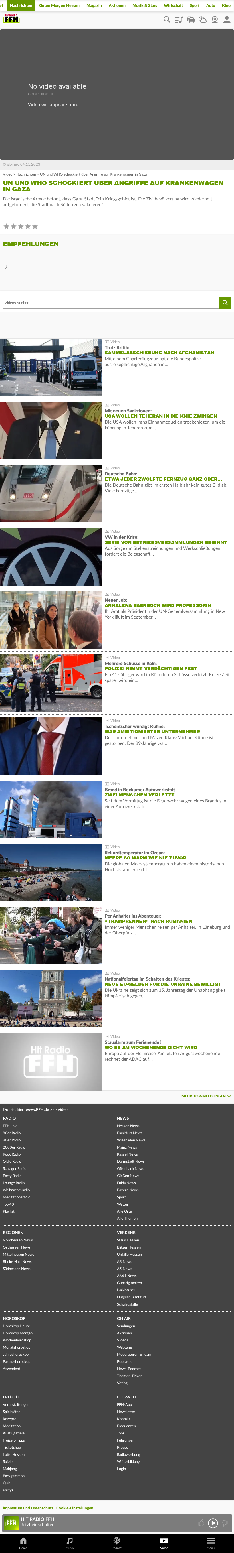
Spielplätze (11, 1412)
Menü (211, 1548)
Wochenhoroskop (17, 1340)
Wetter (203, 17)
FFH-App (124, 1405)
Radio (9, 1119)
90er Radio (12, 1140)
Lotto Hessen (14, 1455)
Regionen (13, 1233)
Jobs (120, 1433)
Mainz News (127, 1147)
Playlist (179, 17)
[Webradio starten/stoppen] (213, 1523)
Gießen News (128, 1176)
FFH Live (10, 1126)
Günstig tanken (129, 1283)
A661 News (127, 1276)
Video (7, 174)
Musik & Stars (144, 6)
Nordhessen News (18, 1240)
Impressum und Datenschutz (28, 1508)
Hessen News (128, 1126)
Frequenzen (126, 1426)
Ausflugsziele (14, 1433)
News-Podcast (129, 1369)
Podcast (117, 1548)
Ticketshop (12, 1448)
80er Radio (12, 1133)
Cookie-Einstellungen (74, 1508)
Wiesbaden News (131, 1140)
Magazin (94, 6)
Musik (70, 1548)
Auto (210, 6)
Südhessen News (17, 1269)
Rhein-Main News (17, 1262)
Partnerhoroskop (16, 1362)
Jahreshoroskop (16, 1355)
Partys (8, 1490)
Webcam (215, 17)
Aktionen (117, 6)
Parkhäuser (126, 1290)
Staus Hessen (128, 1240)
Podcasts (124, 1362)
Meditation (12, 1426)
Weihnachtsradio (16, 1190)
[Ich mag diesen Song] (202, 1523)
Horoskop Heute (16, 1326)
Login (121, 1469)
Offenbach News (130, 1169)
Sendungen (126, 1326)
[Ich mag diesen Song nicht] (224, 1523)
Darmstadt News (131, 1162)
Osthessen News (17, 1247)
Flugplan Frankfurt (131, 1297)
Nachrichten (21, 6)
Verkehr (126, 1233)
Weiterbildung (128, 1462)
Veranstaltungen (16, 1405)
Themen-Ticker (129, 1376)
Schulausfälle (127, 1304)
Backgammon (14, 1476)
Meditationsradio (16, 1197)
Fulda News (126, 1183)
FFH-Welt (127, 1397)
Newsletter (126, 1412)
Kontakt (123, 1419)
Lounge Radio (14, 1183)
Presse (122, 1448)
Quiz (6, 1483)
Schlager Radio (14, 1169)
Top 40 (8, 1204)
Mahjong (10, 1469)
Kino (226, 6)
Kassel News (127, 1154)
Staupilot (191, 17)
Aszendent (11, 1369)
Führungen (125, 1440)
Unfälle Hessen (129, 1255)
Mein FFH (227, 17)
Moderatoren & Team (134, 1355)
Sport (194, 6)
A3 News (124, 1262)
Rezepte (9, 1419)
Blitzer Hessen (129, 1247)
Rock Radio (12, 1154)
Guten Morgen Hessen (59, 6)
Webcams (125, 1347)
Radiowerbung (128, 1455)
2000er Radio (14, 1147)
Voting (122, 1383)
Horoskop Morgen (18, 1333)
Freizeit (11, 1397)
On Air (124, 1319)
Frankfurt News (129, 1133)
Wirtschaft (173, 6)
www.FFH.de (37, 1110)
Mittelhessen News (18, 1255)
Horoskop (14, 1319)
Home (23, 1548)
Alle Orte (124, 1211)
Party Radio (12, 1176)
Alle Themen (127, 1219)
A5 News (124, 1269)
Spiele (8, 1462)
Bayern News (128, 1190)
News (123, 1119)
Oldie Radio (12, 1162)
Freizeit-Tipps (14, 1440)
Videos (122, 1340)
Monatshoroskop (16, 1347)
